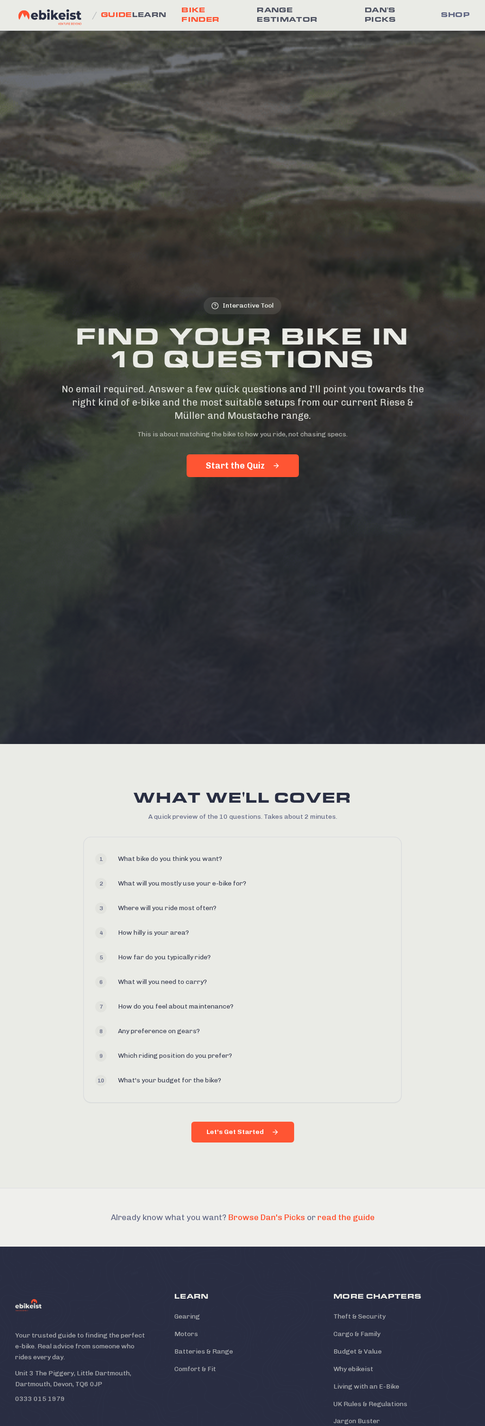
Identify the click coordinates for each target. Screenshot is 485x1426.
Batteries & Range (203, 1351)
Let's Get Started (235, 1132)
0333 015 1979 (40, 1399)
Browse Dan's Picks (266, 1217)
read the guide (346, 1217)
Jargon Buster (356, 1421)
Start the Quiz (235, 466)
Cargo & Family (356, 1334)
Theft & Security (359, 1316)
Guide (116, 15)
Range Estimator (287, 15)
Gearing (187, 1316)
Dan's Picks (380, 15)
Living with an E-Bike (366, 1386)
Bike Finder (200, 15)
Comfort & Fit (195, 1369)
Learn (149, 15)
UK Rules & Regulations (370, 1404)
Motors (186, 1334)
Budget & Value (357, 1351)
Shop (455, 15)
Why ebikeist (353, 1369)
